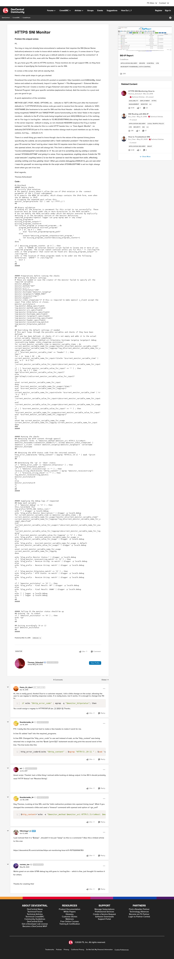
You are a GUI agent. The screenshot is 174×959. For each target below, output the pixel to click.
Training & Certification (69, 924)
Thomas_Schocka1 (35, 662)
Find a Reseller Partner (139, 909)
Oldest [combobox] (105, 680)
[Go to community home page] (13, 11)
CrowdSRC (16, 18)
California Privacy (77, 950)
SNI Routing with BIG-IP (138, 114)
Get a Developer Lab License (35, 924)
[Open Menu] (170, 18)
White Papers (70, 912)
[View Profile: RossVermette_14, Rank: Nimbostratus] (15, 723)
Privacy (66, 950)
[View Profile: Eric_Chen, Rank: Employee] (123, 116)
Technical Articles (35, 914)
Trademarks (49, 950)
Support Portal (104, 919)
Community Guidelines (34, 919)
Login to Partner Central (139, 916)
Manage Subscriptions (104, 909)
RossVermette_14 (26, 722)
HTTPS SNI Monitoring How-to (141, 91)
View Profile (95, 663)
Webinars (69, 919)
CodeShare (26, 18)
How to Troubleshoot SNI (139, 137)
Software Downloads (104, 916)
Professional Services (104, 912)
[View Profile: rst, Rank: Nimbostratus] (15, 769)
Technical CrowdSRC (34, 916)
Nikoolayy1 (24, 831)
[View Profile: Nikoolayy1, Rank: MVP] (15, 832)
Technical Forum (34, 912)
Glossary (69, 914)
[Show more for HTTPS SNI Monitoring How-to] (150, 104)
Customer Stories (69, 916)
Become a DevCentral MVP (35, 926)
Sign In (168, 10)
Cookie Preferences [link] (122, 950)
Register (158, 10)
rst (21, 768)
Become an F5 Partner (139, 914)
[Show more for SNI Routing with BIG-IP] (147, 127)
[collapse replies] (7, 687)
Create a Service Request (104, 914)
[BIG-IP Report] (145, 39)
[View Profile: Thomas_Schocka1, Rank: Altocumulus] (20, 663)
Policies (59, 950)
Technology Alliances (139, 912)
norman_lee (24, 865)
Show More (146, 157)
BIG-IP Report (126, 56)
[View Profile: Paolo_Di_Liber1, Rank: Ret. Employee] (15, 688)
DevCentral (6, 18)
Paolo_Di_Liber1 (26, 687)
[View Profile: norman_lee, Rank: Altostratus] (15, 865)
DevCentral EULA (35, 921)
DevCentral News (35, 909)
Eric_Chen (132, 117)
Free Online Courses (69, 921)
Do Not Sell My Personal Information (99, 950)
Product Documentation (69, 909)
